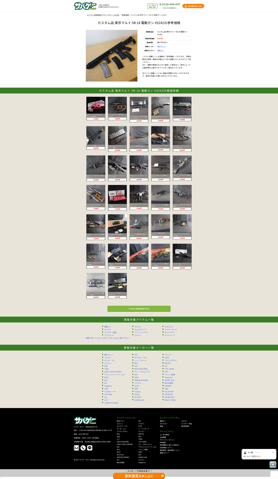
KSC (136, 354)
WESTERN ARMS (141, 369)
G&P (166, 388)
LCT (166, 366)
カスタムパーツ (140, 329)
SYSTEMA (108, 394)
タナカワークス (140, 357)
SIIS (166, 371)
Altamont (168, 377)
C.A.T (106, 400)
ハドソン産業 (170, 374)
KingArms (108, 386)
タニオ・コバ (109, 360)
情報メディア (164, 453)
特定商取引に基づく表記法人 (170, 445)
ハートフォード (140, 360)
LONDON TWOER (111, 403)
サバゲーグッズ (171, 329)
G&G (106, 366)
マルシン (168, 354)
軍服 (161, 426)
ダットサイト (170, 332)
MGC (136, 363)
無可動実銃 (185, 426)
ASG (106, 380)
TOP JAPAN (169, 369)
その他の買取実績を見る (139, 308)
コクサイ (137, 383)
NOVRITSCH (169, 397)
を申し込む (139, 475)
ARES (136, 377)
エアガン (107, 329)
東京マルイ (161, 46)
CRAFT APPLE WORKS (113, 371)
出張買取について (166, 447)
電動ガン (160, 50)
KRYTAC (168, 363)
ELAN (136, 386)
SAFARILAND (139, 400)
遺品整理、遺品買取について (170, 450)
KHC (136, 374)
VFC (105, 383)
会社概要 (163, 437)
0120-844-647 (171, 4)
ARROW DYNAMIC (141, 380)
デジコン (107, 363)
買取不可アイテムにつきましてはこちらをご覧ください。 (108, 338)
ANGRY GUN (169, 380)
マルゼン (107, 357)
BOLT (106, 377)
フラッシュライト (141, 332)
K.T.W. (167, 357)
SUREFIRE (169, 394)
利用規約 (163, 442)
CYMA (106, 369)
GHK (136, 388)
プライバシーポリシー (167, 440)
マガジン (137, 335)
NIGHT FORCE (170, 400)
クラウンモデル (171, 360)
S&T (136, 366)
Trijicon (137, 391)
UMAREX (168, 386)
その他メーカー (110, 391)
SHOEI (137, 394)
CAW (106, 388)
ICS (105, 397)
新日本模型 (169, 383)
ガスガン (137, 326)
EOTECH (137, 397)
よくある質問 (164, 435)
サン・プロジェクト (142, 371)
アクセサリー (109, 335)
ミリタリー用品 (110, 332)
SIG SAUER (169, 391)
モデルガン (169, 326)
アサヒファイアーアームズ (114, 374)
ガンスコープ (170, 335)
